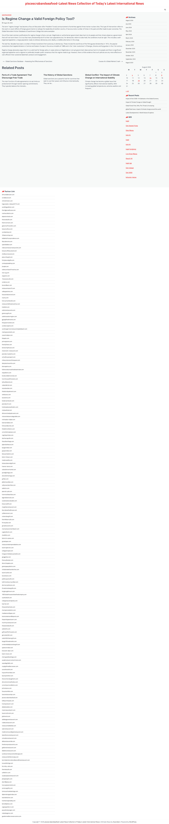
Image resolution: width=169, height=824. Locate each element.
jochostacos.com (7, 688)
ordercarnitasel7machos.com (10, 269)
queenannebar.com (7, 648)
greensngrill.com (7, 313)
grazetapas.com (6, 541)
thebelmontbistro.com (8, 429)
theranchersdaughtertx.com (10, 679)
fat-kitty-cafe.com (7, 766)
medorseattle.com (7, 460)
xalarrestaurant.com (8, 729)
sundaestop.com (6, 232)
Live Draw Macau (131, 154)
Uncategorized (6, 15)
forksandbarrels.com (8, 426)
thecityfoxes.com (7, 344)
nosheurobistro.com (7, 213)
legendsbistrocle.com (8, 498)
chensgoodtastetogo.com (9, 657)
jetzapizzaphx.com (7, 779)
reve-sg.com (5, 273)
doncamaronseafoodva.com (10, 682)
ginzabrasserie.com (7, 526)
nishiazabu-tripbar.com (8, 419)
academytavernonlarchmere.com (11, 660)
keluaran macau (131, 177)
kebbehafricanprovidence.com (10, 238)
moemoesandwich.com (8, 710)
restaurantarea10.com (8, 288)
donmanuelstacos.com (8, 585)
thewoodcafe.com (7, 219)
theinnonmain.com (7, 223)
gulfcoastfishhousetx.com (9, 632)
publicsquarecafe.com (8, 579)
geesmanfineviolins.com (9, 226)
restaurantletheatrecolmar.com (11, 304)
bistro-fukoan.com (7, 457)
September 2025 (131, 59)
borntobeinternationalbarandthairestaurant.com (16, 760)
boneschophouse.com (8, 348)
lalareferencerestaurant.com (10, 735)
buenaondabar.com (7, 423)
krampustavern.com (8, 704)
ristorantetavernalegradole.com (11, 416)
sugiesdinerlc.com (7, 532)
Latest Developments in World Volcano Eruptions (140, 113)
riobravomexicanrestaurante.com (11, 248)
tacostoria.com (6, 398)
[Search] (165, 9)
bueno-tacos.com (7, 654)
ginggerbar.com (6, 557)
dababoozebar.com (7, 707)
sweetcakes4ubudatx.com (9, 501)
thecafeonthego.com (8, 441)
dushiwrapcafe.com (7, 438)
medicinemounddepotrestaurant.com (12, 732)
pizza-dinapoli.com (7, 257)
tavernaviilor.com (7, 573)
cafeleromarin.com (7, 513)
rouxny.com (5, 298)
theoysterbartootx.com (8, 607)
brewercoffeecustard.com (9, 251)
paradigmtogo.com (7, 473)
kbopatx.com (5, 338)
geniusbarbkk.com (7, 635)
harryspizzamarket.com (9, 785)
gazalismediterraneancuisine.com (11, 816)
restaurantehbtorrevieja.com (10, 757)
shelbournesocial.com (8, 254)
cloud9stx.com (6, 535)
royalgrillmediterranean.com (10, 666)
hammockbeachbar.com (9, 494)
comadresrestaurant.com (9, 738)
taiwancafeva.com (7, 229)
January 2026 (130, 45)
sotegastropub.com (7, 551)
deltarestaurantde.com (8, 741)
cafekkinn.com (6, 772)
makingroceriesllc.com (8, 332)
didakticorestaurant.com (9, 751)
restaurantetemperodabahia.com (11, 544)
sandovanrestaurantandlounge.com (12, 754)
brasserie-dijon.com (7, 651)
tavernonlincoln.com (8, 713)
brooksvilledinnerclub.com (9, 376)
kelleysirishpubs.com (8, 701)
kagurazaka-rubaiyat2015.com (11, 204)
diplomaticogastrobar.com (9, 794)
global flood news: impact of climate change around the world (143, 109)
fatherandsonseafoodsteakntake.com (13, 369)
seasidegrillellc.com (7, 663)
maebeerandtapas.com (8, 613)
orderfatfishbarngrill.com (9, 638)
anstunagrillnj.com (7, 788)
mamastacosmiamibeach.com (10, 529)
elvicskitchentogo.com (8, 476)
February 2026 (130, 41)
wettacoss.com (6, 394)
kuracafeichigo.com (7, 763)
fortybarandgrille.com (8, 260)
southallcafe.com (7, 598)
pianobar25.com (6, 404)
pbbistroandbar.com (7, 482)
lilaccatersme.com (7, 241)
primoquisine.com (7, 341)
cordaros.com (6, 282)
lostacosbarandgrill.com (9, 463)
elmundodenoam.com (8, 195)
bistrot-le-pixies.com (8, 538)
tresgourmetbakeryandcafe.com (11, 554)
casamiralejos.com (7, 335)
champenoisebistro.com (9, 610)
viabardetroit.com (7, 385)
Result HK (129, 158)
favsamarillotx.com (7, 691)
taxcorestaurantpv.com (8, 694)
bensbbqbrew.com (7, 804)
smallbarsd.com (6, 198)
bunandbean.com (7, 285)
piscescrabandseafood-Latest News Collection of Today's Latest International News (84, 3)
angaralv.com (6, 276)
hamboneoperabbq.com (8, 801)
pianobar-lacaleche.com (8, 354)
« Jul (127, 91)
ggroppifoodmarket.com (9, 319)
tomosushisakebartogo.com (10, 791)
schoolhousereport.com (8, 357)
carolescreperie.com (7, 326)
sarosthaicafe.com (7, 669)
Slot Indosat (130, 168)
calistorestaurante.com (8, 310)
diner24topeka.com (7, 563)
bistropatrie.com (6, 366)
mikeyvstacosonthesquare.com (11, 360)
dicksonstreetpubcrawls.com (10, 413)
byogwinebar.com (7, 448)
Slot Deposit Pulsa (132, 125)
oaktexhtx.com (6, 629)
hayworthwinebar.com (8, 673)
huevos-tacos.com (7, 466)
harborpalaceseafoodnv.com (10, 407)
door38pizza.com (7, 782)
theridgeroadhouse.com (9, 210)
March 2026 (129, 38)
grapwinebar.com (7, 451)
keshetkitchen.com (7, 797)
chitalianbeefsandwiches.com (10, 569)
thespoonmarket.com (8, 323)
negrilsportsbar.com (7, 435)
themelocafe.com (7, 769)
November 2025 (130, 52)
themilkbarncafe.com (8, 519)
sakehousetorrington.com (9, 316)
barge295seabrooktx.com (9, 641)
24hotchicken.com (7, 201)
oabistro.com (5, 488)
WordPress (132, 822)
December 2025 (130, 48)
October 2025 (130, 55)
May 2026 (129, 31)
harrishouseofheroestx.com (10, 379)
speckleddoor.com (7, 244)
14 (150, 78)
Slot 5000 (129, 172)
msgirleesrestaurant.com (9, 507)
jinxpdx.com (5, 266)
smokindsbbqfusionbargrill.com (11, 644)
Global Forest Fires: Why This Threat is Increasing (140, 106)
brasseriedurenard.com (8, 294)
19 (139, 80)
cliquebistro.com (6, 373)
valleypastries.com (7, 291)
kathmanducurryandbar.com (10, 582)
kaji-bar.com (5, 604)
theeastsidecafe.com (8, 626)
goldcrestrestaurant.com (9, 747)
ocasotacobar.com (7, 388)
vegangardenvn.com (8, 807)
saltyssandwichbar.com (9, 485)
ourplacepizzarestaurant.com (10, 776)
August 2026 (129, 20)
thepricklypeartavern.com (9, 619)
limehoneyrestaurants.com (10, 744)
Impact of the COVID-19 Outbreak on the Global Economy (142, 99)
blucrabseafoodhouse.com (9, 510)
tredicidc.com (5, 307)
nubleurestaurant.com (8, 722)
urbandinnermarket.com (9, 469)
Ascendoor (116, 822)
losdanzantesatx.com (8, 401)
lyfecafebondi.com (7, 382)
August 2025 (129, 63)
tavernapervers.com (8, 548)
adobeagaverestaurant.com (10, 719)
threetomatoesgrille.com (9, 588)
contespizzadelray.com (8, 263)
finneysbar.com (6, 523)
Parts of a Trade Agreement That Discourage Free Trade (17, 76)
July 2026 (128, 24)
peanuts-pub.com (7, 491)
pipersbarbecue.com (7, 444)
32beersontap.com (7, 235)
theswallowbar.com (7, 560)
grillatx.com (5, 479)
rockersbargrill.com (7, 516)
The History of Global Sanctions (58, 75)
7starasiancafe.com (7, 279)
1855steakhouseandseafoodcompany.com (14, 594)
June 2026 (129, 27)
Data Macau (130, 130)
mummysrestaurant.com (9, 623)
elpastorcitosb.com (7, 216)
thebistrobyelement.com (9, 391)
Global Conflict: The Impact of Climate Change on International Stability (102, 76)
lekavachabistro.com (8, 454)
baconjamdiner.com (7, 676)
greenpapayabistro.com (8, 566)
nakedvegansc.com (7, 813)
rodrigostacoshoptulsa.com (10, 601)
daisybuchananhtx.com (8, 363)
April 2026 (129, 34)
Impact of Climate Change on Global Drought (138, 102)
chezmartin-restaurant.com (10, 351)
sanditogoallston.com (8, 207)
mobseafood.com (7, 410)
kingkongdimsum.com (8, 591)
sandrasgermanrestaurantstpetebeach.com (14, 329)
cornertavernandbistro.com (10, 685)
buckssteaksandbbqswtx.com (10, 616)
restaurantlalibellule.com (9, 726)
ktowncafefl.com (7, 504)
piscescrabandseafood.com (10, 697)
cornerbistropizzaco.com (9, 432)
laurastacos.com (6, 576)
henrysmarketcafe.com (8, 301)
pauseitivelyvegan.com (8, 810)
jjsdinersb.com (6, 716)
